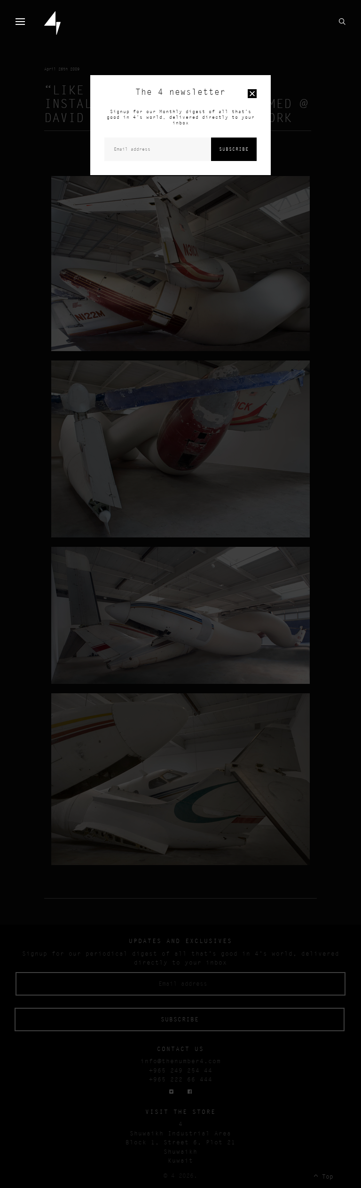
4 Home (52, 23)
